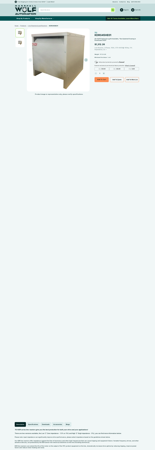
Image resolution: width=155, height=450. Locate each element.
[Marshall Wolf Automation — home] (25, 10)
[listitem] (21, 32)
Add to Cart (101, 79)
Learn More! (51, 2)
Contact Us (122, 2)
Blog (128, 2)
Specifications (33, 424)
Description (20, 424)
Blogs (68, 424)
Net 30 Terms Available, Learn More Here (122, 18)
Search (112, 10)
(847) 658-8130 (135, 2)
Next (86, 60)
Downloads (46, 424)
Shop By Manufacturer (43, 18)
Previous (30, 60)
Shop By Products (23, 18)
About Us (115, 2)
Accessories (57, 424)
